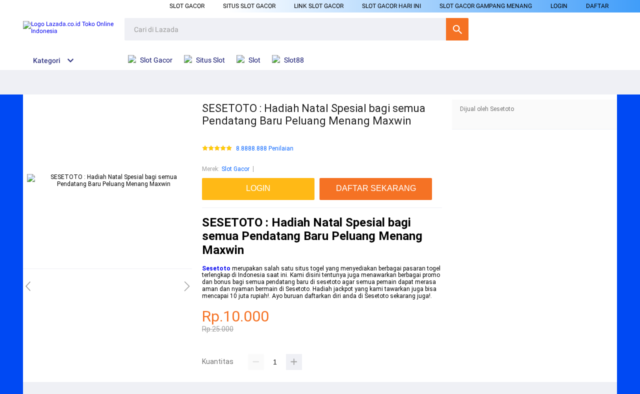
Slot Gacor (187, 6)
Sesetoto (216, 268)
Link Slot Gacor (319, 6)
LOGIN (559, 6)
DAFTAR (597, 6)
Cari (457, 29)
